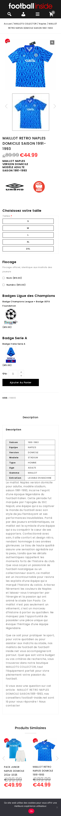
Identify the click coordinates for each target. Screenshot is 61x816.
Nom (14, 277)
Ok (31, 811)
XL (28, 241)
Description (30, 417)
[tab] (30, 417)
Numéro (16, 284)
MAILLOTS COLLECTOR (25, 23)
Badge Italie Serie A (13, 343)
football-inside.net (34, 698)
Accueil (8, 23)
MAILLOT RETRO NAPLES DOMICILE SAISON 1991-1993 (27, 692)
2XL (28, 248)
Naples (42, 23)
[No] (57, 807)
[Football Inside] (30, 5)
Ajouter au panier (21, 382)
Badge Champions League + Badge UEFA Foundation (26, 303)
